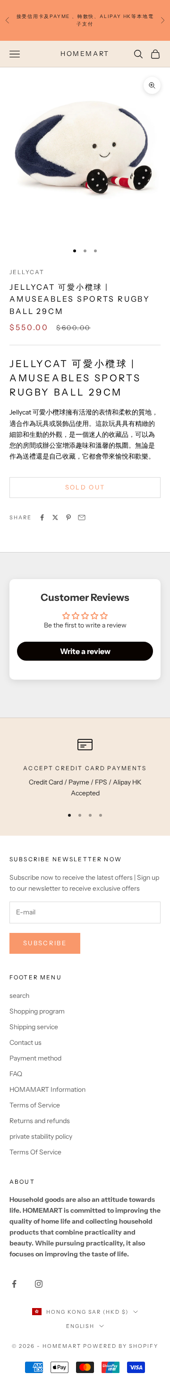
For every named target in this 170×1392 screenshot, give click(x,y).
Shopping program (37, 1011)
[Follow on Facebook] (14, 1284)
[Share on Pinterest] (68, 517)
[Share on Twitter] (55, 517)
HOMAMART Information (47, 1089)
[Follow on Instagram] (38, 1284)
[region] (85, 768)
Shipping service (33, 1027)
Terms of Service (34, 1105)
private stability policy (40, 1136)
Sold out (85, 487)
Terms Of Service (35, 1152)
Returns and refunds (39, 1120)
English (80, 1326)
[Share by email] (81, 517)
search (19, 995)
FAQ (15, 1073)
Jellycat (26, 272)
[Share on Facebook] (42, 517)
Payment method (35, 1058)
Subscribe (45, 943)
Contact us (25, 1042)
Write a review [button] (85, 651)
